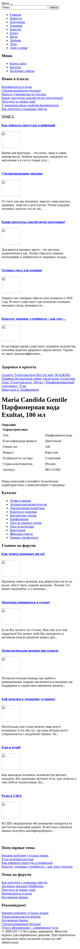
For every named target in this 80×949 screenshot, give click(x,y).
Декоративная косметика (27, 508)
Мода (13, 36)
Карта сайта (18, 63)
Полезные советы (22, 71)
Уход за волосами (22, 526)
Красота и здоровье (23, 511)
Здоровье (16, 25)
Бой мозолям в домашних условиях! (28, 699)
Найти (54, 7)
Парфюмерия (19, 519)
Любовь (15, 40)
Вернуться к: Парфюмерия (20, 389)
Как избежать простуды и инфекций (28, 125)
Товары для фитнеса (24, 537)
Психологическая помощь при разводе (30, 650)
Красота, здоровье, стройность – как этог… (34, 318)
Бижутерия (17, 530)
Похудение (17, 22)
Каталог (15, 67)
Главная (15, 14)
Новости (16, 18)
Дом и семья (18, 47)
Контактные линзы (23, 515)
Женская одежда (21, 534)
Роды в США (12, 795)
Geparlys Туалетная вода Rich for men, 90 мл (32, 375)
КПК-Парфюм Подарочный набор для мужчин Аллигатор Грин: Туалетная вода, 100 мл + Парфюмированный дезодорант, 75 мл (38, 380)
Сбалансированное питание (22, 173)
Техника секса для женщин (22, 270)
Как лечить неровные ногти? (23, 554)
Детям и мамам (20, 500)
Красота (15, 29)
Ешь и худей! (11, 747)
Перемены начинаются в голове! (26, 602)
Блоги (14, 33)
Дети (13, 44)
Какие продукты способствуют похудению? (33, 222)
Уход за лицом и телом (25, 522)
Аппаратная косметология (28, 504)
